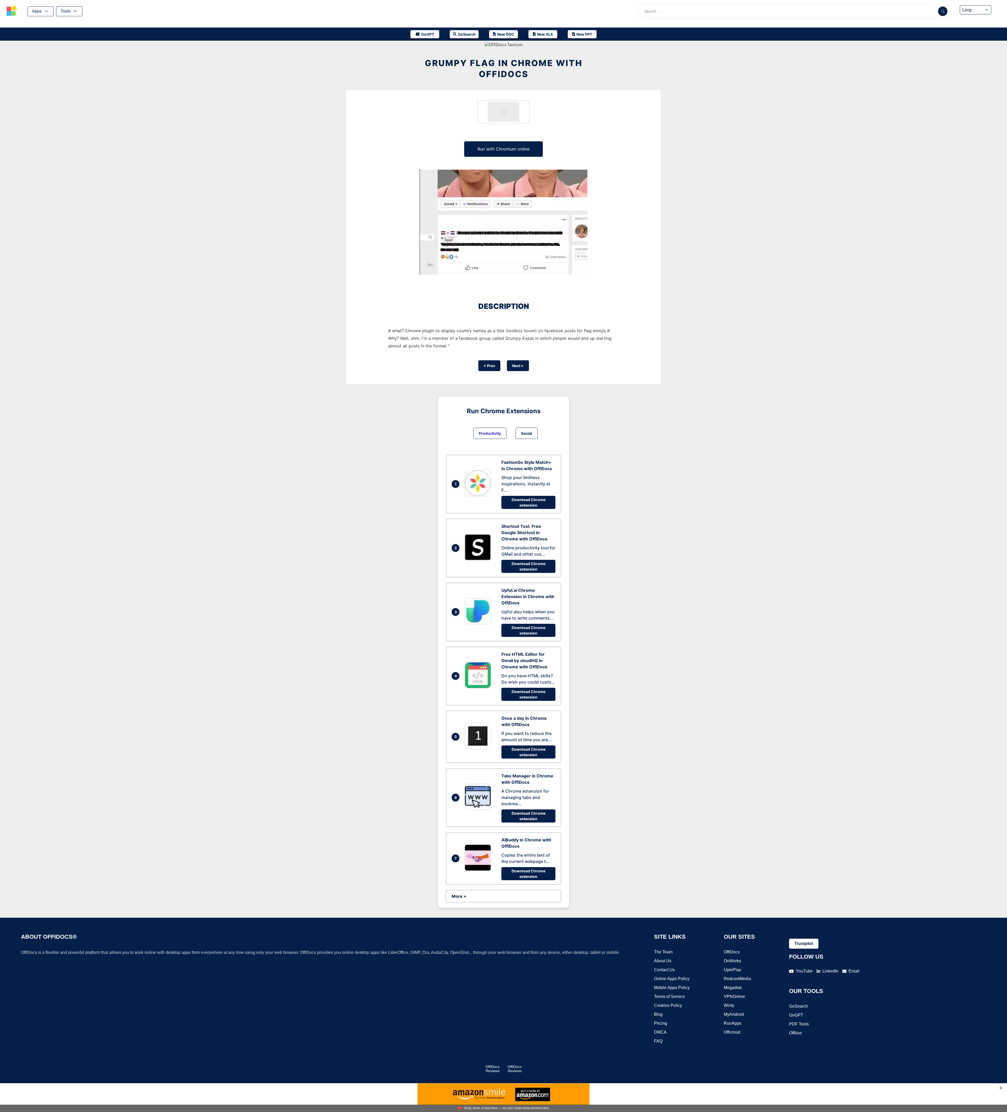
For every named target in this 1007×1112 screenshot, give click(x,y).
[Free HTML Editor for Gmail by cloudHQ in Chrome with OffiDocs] (479, 686)
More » (459, 896)
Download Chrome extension (528, 502)
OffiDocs (732, 952)
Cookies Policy (668, 1005)
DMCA (660, 1032)
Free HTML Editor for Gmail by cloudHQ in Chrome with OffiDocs (524, 660)
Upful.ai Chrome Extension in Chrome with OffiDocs (527, 596)
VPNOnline (734, 996)
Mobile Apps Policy (672, 987)
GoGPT (796, 1015)
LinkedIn (830, 971)
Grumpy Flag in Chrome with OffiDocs (503, 68)
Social (526, 433)
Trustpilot (803, 943)
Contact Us (664, 970)
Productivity (490, 433)
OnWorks (732, 961)
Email (854, 971)
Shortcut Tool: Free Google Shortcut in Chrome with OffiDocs (524, 532)
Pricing (660, 1023)
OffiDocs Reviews (492, 1069)
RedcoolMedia (737, 978)
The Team (663, 952)
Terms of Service (669, 996)
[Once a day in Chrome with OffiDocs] (479, 747)
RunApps (732, 1023)
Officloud (732, 1032)
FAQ (658, 1041)
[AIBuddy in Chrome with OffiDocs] (479, 869)
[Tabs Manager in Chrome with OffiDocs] (479, 808)
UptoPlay (732, 970)
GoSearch (798, 1006)
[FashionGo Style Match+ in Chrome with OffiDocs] (479, 494)
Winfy (729, 1005)
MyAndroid (734, 1014)
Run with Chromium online (503, 149)
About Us (662, 961)
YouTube (804, 971)
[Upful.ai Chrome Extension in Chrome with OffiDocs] (479, 622)
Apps (37, 11)
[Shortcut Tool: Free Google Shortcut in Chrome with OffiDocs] (479, 558)
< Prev (489, 365)
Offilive (795, 1033)
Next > (518, 365)
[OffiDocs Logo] (12, 11)
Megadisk (733, 987)
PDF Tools (799, 1024)
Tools (66, 11)
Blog (658, 1014)
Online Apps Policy (671, 978)
